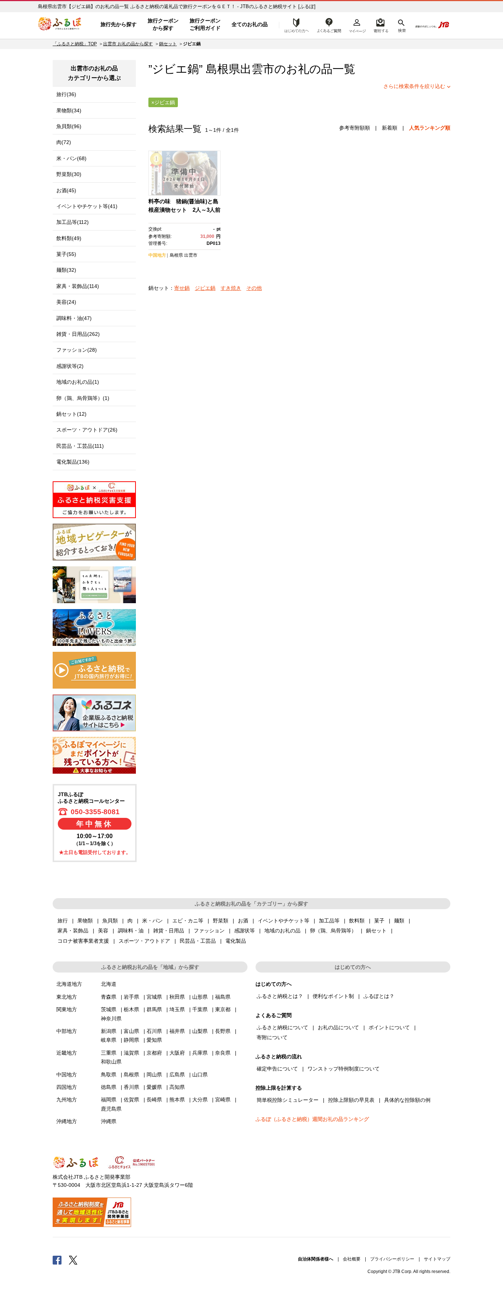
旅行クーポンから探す (163, 24)
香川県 (131, 1087)
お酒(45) (66, 190)
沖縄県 (108, 1121)
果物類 (85, 921)
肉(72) (63, 142)
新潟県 (108, 1031)
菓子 (379, 921)
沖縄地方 (66, 1121)
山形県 (200, 997)
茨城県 (108, 1009)
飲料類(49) (68, 238)
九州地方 (66, 1100)
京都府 (154, 1053)
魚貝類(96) (68, 126)
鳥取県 (108, 1074)
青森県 (108, 997)
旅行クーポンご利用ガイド (205, 24)
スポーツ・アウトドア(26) (86, 430)
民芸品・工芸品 (198, 941)
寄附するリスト (380, 24)
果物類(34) (68, 110)
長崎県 (154, 1100)
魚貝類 (110, 921)
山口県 (200, 1074)
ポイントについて (389, 1027)
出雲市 (257, 69)
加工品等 (329, 921)
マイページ (357, 24)
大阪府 (177, 1053)
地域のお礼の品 (282, 930)
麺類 (399, 921)
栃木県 (131, 1009)
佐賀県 (131, 1100)
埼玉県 (177, 1009)
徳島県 (108, 1087)
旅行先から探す (119, 24)
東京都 (223, 1009)
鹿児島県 (111, 1109)
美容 (103, 930)
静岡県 (131, 1040)
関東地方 (66, 1009)
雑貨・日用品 (168, 930)
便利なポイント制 (333, 996)
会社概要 (351, 1259)
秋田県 (177, 997)
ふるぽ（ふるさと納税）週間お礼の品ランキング (312, 1119)
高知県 (177, 1087)
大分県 (200, 1100)
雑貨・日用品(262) (78, 334)
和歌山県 (111, 1062)
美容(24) (66, 302)
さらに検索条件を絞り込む (414, 86)
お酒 (243, 921)
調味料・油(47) (74, 318)
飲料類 (357, 921)
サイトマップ (437, 1259)
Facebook (57, 1260)
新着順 (389, 128)
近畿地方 (66, 1053)
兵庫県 (200, 1053)
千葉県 (200, 1009)
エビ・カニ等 (187, 921)
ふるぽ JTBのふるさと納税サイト (60, 24)
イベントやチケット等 (283, 921)
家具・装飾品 (72, 930)
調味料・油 (131, 930)
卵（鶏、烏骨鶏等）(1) (82, 398)
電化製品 (235, 941)
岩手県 (131, 997)
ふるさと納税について (282, 1027)
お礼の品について (338, 1027)
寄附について (272, 1037)
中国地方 (157, 255)
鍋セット (168, 43)
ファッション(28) (76, 350)
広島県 (177, 1074)
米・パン (152, 921)
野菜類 (220, 921)
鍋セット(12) (71, 414)
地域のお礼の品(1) (77, 382)
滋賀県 (131, 1053)
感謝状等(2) (70, 366)
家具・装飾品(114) (77, 286)
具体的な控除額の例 (407, 1100)
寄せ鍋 (182, 288)
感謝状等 (244, 930)
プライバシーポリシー (392, 1259)
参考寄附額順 (354, 128)
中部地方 (66, 1031)
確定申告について (277, 1069)
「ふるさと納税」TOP (75, 43)
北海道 (108, 984)
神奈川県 (111, 1019)
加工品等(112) (72, 222)
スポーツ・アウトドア (144, 941)
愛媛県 (154, 1087)
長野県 (223, 1031)
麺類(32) (66, 270)
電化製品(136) (72, 462)
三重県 (108, 1053)
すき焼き (231, 288)
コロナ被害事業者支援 (83, 941)
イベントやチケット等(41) (86, 206)
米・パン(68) (71, 158)
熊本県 (177, 1100)
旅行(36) (66, 94)
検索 (401, 24)
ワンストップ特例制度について (343, 1069)
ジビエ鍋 (205, 288)
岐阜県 (108, 1040)
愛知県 (154, 1040)
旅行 (62, 921)
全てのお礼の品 (250, 24)
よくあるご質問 (329, 24)
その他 (254, 288)
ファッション (209, 930)
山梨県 (200, 1031)
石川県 (154, 1031)
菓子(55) (66, 254)
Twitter (73, 1260)
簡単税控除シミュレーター (288, 1100)
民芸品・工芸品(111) (80, 446)
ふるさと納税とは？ (280, 996)
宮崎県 (223, 1100)
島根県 (176, 255)
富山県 (131, 1031)
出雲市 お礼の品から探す (128, 43)
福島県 (223, 997)
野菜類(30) (68, 174)
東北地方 (66, 997)
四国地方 (66, 1087)
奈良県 (223, 1053)
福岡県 (108, 1100)
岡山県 (154, 1074)
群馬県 (154, 1009)
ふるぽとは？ (378, 996)
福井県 (177, 1031)
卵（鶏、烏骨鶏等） (333, 930)
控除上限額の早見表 (351, 1100)
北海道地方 (69, 984)
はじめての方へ (294, 24)
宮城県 (154, 997)
